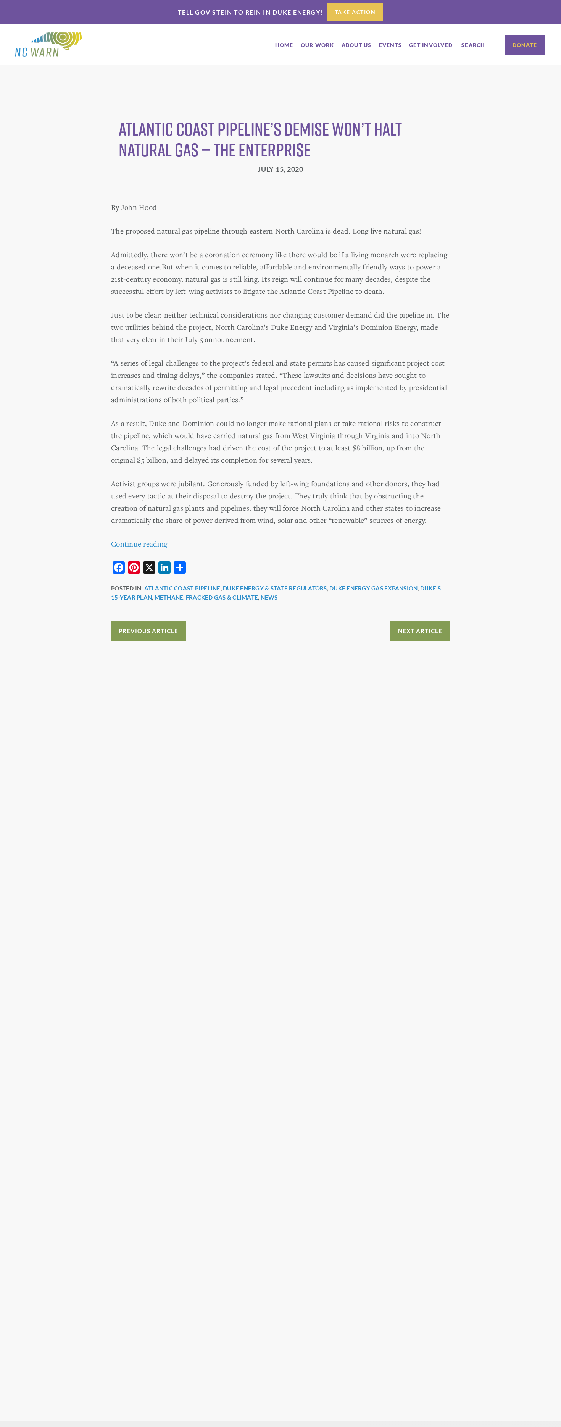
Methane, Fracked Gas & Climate (206, 597)
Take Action (355, 12)
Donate (525, 45)
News (269, 597)
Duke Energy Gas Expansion (373, 588)
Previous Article (148, 630)
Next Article (420, 630)
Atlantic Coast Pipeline (182, 588)
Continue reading (139, 543)
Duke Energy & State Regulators (275, 588)
